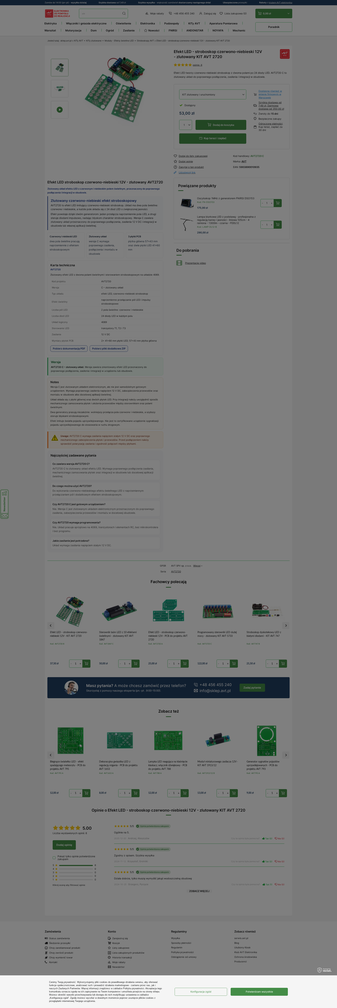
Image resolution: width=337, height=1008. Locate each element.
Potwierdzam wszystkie (259, 991)
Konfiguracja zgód (200, 991)
